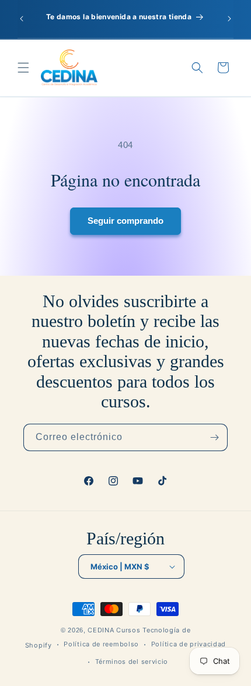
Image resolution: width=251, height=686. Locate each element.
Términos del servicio (132, 661)
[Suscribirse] (214, 437)
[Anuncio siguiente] (229, 18)
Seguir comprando (125, 221)
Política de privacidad (188, 644)
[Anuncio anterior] (21, 18)
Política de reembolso (101, 644)
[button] (23, 67)
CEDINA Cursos (114, 630)
